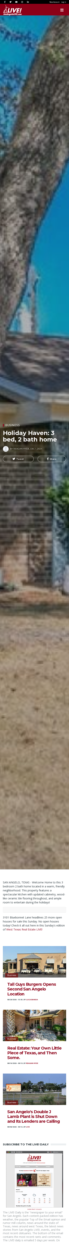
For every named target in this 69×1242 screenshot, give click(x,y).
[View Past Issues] (34, 1179)
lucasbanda (32, 999)
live (28, 1127)
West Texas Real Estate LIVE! (24, 929)
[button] (18, 459)
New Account (54, 2)
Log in (63, 2)
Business (12, 425)
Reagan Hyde (32, 1063)
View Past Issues (34, 1209)
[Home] (8, 10)
